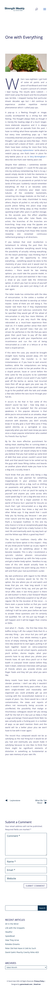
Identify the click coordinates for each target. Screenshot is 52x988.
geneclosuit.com (26, 984)
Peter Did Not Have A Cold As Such (20, 948)
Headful (8, 932)
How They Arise (12, 940)
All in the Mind (11, 924)
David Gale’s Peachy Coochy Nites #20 (22, 952)
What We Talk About (41, 801)
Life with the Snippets (15, 928)
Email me (37, 984)
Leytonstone (27, 150)
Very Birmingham (37, 156)
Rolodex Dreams (12, 944)
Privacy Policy (39, 981)
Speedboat (10, 936)
